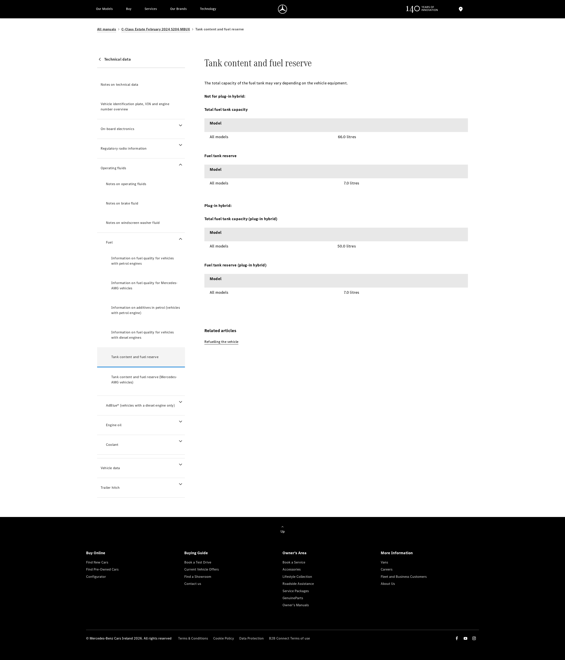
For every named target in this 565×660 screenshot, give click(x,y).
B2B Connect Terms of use (289, 638)
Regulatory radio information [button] (124, 148)
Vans (384, 562)
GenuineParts (292, 598)
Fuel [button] (109, 242)
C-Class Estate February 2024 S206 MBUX (155, 29)
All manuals (106, 29)
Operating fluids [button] (113, 168)
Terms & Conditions (193, 638)
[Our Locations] (461, 9)
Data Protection (251, 638)
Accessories (291, 569)
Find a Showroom (197, 576)
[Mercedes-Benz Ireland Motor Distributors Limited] (282, 9)
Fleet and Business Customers (404, 576)
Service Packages (295, 591)
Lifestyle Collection (297, 576)
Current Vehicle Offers (201, 569)
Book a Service (293, 562)
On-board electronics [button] (117, 128)
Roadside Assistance (298, 583)
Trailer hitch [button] (110, 487)
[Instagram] (474, 638)
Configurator (96, 576)
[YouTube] (465, 638)
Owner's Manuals (295, 605)
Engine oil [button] (113, 425)
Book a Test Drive (197, 562)
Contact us (192, 583)
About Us (388, 583)
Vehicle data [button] (110, 468)
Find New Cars (97, 562)
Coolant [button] (112, 444)
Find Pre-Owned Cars (102, 569)
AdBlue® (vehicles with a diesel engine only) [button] (140, 405)
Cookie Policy (223, 638)
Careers (386, 569)
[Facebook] (457, 638)
